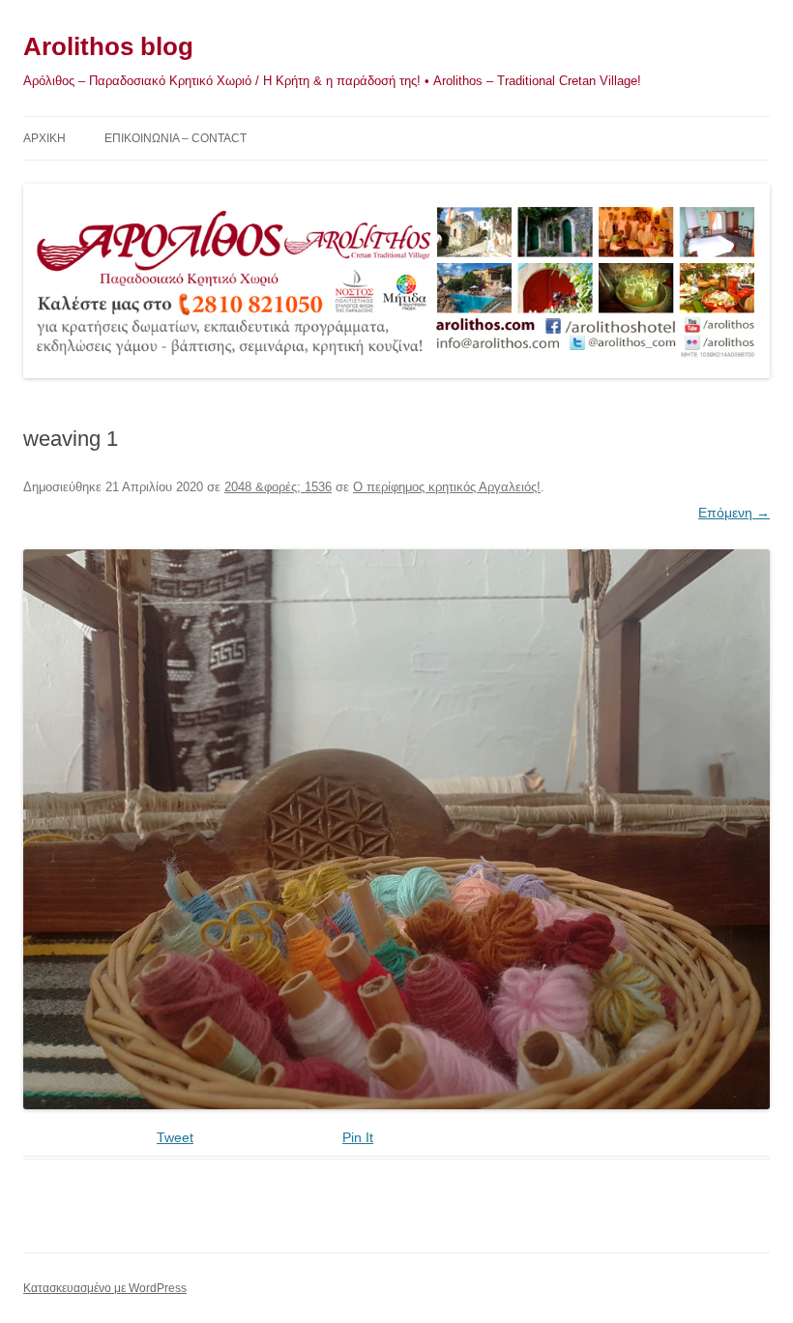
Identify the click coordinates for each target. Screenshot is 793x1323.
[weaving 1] (396, 829)
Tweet (175, 1137)
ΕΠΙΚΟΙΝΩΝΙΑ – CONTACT (175, 138)
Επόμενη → (734, 512)
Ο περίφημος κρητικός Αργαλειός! (447, 487)
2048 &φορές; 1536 (278, 487)
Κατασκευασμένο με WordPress (105, 1288)
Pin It (357, 1137)
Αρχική (44, 138)
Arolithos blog (108, 46)
